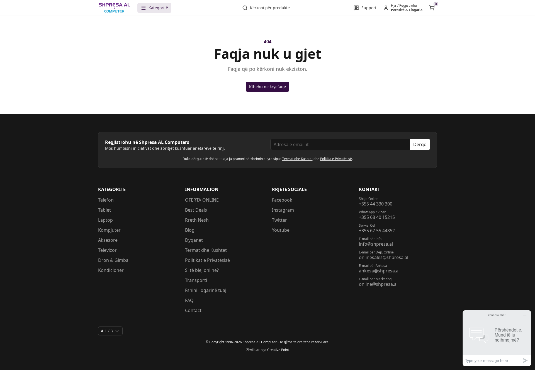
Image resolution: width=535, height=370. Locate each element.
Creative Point (278, 349)
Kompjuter (109, 230)
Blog (189, 230)
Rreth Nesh (197, 220)
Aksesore (108, 240)
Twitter (279, 220)
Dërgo (420, 144)
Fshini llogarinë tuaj (205, 290)
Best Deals (196, 210)
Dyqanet (194, 240)
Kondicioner (111, 270)
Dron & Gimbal (114, 260)
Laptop (105, 220)
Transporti (196, 280)
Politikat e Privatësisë (207, 260)
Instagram (283, 210)
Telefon (106, 200)
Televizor (107, 250)
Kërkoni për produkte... (271, 7)
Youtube (281, 230)
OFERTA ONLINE (202, 200)
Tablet (104, 210)
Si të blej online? (202, 270)
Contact (193, 310)
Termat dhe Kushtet (297, 158)
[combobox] (110, 331)
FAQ (189, 300)
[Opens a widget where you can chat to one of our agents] (497, 338)
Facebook (282, 200)
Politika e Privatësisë (336, 158)
